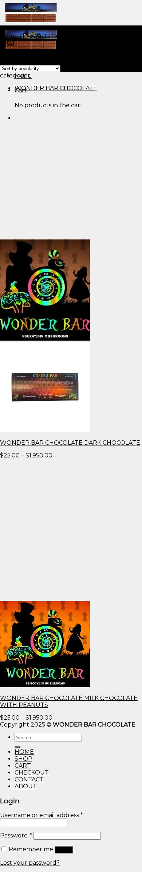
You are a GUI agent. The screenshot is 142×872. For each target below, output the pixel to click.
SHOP (23, 758)
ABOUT (26, 786)
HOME (24, 751)
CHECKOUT (32, 772)
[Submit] (17, 747)
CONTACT (29, 779)
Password (16, 835)
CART (23, 765)
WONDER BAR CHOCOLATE (56, 88)
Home (9, 35)
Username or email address (41, 815)
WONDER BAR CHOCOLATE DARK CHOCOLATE (70, 442)
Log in (64, 849)
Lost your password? (30, 862)
